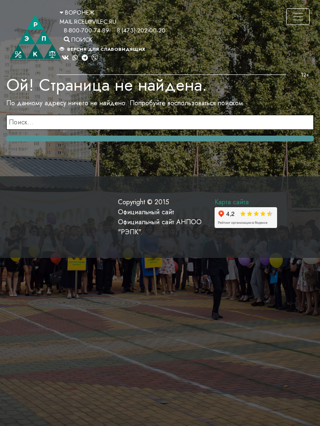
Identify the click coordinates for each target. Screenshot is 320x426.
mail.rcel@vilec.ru (88, 21)
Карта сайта (232, 202)
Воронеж (79, 12)
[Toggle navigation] (298, 16)
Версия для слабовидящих (105, 49)
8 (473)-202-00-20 (141, 30)
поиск (81, 39)
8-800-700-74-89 (86, 30)
